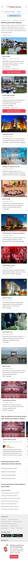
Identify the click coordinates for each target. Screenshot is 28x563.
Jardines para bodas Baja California (9, 506)
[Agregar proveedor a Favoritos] (24, 39)
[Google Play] (17, 536)
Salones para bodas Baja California (9, 501)
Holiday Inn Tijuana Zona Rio (11, 167)
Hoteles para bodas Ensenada (9, 468)
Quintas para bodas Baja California (9, 495)
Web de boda (20, 528)
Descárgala (14, 556)
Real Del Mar (6, 56)
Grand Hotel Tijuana (8, 265)
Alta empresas (4, 526)
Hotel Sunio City (7, 332)
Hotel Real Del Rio (8, 134)
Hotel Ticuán (6, 199)
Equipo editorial (5, 528)
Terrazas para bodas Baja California (9, 509)
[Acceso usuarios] (26, 7)
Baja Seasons (6, 366)
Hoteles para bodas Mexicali (8, 475)
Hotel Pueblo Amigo (8, 95)
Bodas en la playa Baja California (9, 503)
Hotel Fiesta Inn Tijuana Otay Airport (13, 233)
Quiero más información (14, 72)
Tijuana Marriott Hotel (9, 400)
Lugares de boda (5, 490)
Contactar (3, 519)
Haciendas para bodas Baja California (10, 493)
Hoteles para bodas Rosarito (8, 472)
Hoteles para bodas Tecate (8, 478)
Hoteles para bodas (6, 20)
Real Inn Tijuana (7, 298)
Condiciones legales (13, 519)
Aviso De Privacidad (6, 521)
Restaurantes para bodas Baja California (10, 498)
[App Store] (6, 536)
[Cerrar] (25, 543)
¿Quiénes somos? (14, 526)
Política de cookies (17, 521)
